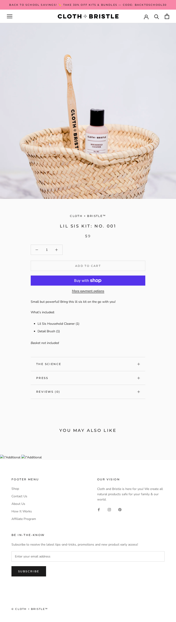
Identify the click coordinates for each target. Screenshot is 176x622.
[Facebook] (98, 509)
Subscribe (28, 571)
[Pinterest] (119, 509)
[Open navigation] (9, 16)
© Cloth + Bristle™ (29, 609)
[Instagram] (109, 509)
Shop (15, 489)
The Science (48, 364)
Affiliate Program (23, 519)
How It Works (21, 511)
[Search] (156, 16)
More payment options (88, 291)
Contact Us (19, 496)
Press (42, 378)
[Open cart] (167, 16)
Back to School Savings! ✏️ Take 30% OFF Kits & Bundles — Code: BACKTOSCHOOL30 (88, 4)
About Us (18, 504)
